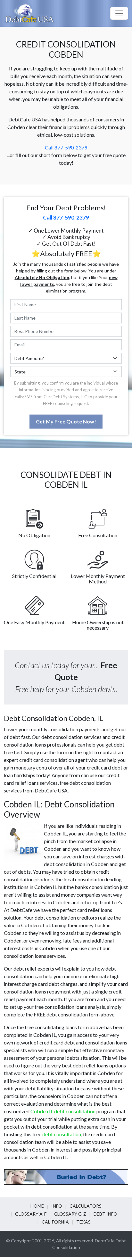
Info (56, 1206)
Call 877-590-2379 (66, 147)
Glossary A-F (30, 1214)
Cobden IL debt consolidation (62, 1111)
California (55, 1221)
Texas (83, 1221)
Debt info (105, 1214)
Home (37, 1206)
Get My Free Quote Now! (66, 421)
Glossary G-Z (70, 1214)
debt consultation (61, 1134)
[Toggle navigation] (119, 13)
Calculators (86, 1206)
